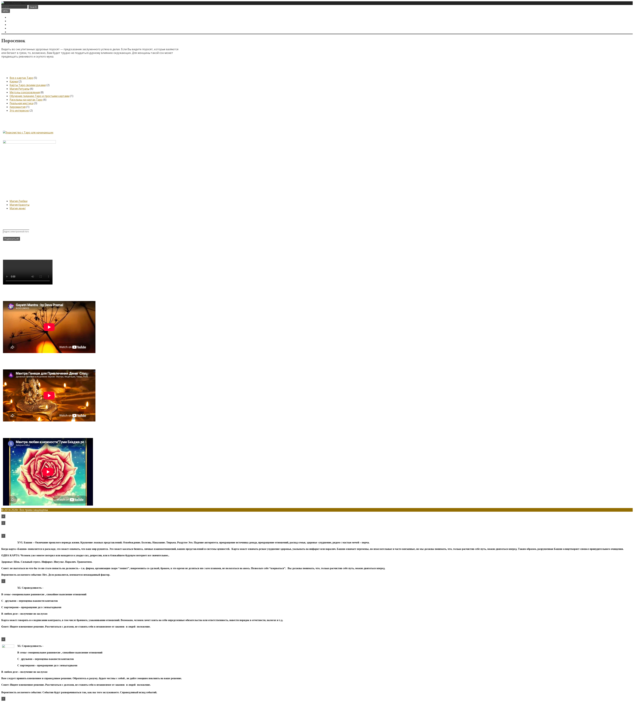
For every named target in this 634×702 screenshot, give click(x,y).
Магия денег (18, 208)
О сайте (13, 24)
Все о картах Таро (21, 78)
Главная (14, 17)
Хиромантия (18, 107)
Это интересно (19, 110)
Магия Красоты (19, 205)
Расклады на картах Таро (26, 99)
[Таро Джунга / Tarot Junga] (19, 3)
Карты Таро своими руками (28, 85)
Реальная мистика (21, 103)
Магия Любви (18, 201)
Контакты (15, 28)
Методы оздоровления (25, 92)
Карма (14, 81)
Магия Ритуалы (19, 89)
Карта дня (15, 21)
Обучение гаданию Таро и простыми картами (40, 96)
